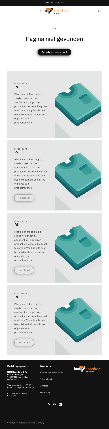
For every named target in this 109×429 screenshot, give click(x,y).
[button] (6, 11)
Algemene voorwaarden (51, 373)
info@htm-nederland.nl (25, 387)
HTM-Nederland (20, 423)
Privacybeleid (46, 379)
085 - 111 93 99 (24, 385)
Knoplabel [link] (24, 198)
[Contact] (100, 11)
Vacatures (45, 392)
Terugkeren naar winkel (54, 52)
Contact (44, 386)
